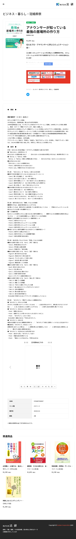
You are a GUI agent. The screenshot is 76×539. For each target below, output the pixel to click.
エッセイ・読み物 (38, 89)
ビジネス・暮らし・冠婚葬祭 (51, 89)
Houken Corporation (63, 525)
